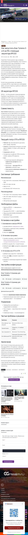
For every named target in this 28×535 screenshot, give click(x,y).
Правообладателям (5, 496)
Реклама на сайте (5, 494)
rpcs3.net (9, 209)
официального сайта (18, 226)
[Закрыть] (22, 504)
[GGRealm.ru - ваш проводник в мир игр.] (8, 5)
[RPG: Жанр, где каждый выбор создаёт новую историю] (21, 393)
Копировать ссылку (14, 379)
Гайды (9, 41)
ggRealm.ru (4, 41)
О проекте (3, 492)
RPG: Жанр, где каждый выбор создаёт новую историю (19, 398)
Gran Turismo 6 (21, 369)
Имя (3, 439)
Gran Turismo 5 (15, 369)
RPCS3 (3, 371)
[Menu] (1, 5)
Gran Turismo (8, 369)
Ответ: (4, 456)
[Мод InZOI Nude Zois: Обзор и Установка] (7, 409)
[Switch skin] (24, 5)
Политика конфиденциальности (8, 500)
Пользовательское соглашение (8, 498)
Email (3, 445)
